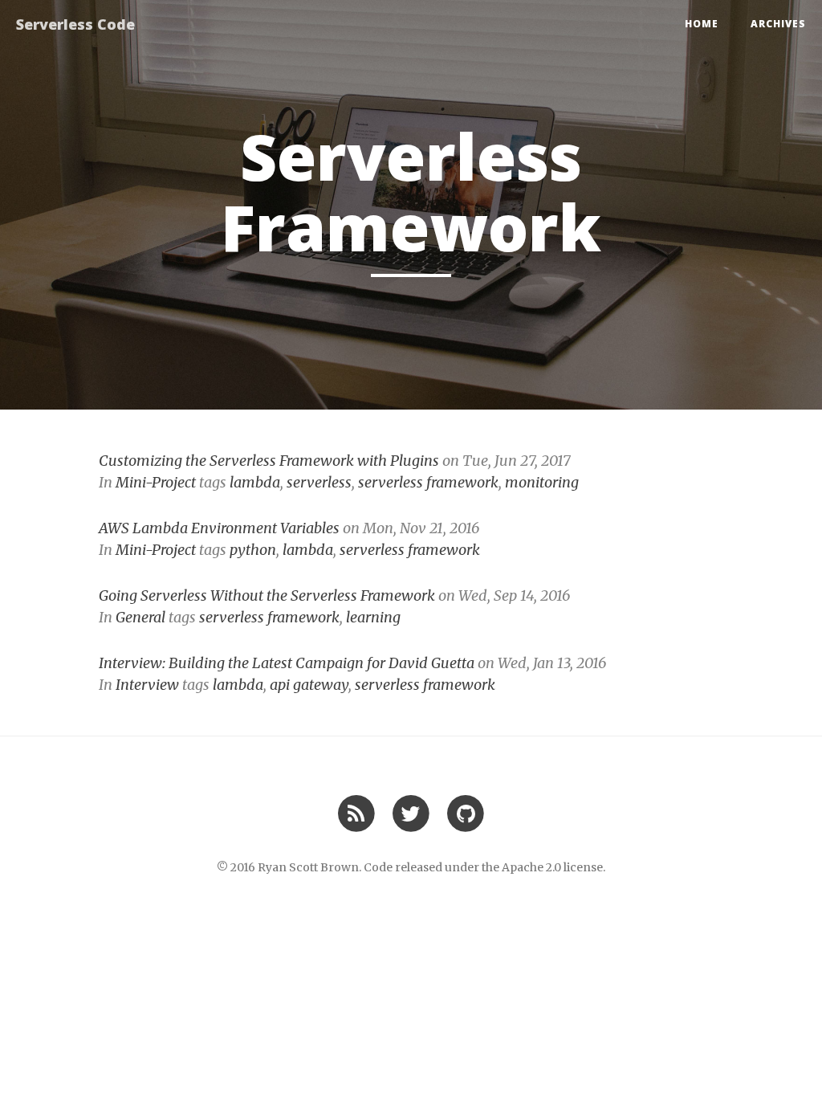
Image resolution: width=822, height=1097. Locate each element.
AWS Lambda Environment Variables (219, 528)
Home (701, 24)
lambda (255, 482)
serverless (319, 482)
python (253, 549)
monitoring (542, 482)
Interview (147, 684)
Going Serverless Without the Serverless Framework (267, 595)
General (140, 617)
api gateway (309, 684)
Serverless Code (75, 24)
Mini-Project (156, 482)
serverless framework (428, 482)
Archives (778, 24)
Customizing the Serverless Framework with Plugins (269, 460)
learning (373, 617)
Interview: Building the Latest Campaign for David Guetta (286, 663)
